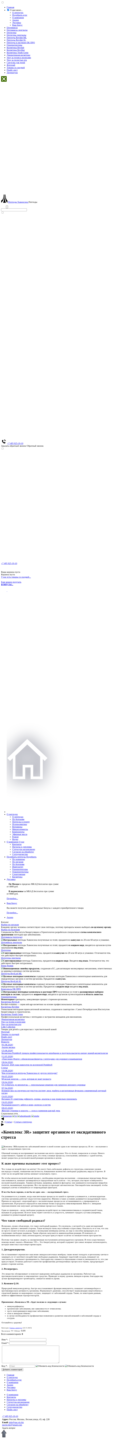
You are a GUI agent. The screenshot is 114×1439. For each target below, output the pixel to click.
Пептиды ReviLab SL (11, 981)
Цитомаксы (12, 27)
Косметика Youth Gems (17, 52)
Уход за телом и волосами (19, 57)
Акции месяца (8, 1046)
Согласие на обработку (23, 852)
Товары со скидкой (16, 67)
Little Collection (8, 1027)
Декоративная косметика (18, 55)
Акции (15, 20)
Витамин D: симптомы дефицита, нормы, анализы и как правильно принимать (39, 1097)
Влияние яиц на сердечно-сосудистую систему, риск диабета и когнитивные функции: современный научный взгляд (54, 1090)
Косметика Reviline (16, 50)
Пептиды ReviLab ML (11, 973)
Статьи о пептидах (23, 1122)
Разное (15, 837)
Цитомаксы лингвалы (17, 30)
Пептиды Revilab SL (16, 40)
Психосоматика (19, 824)
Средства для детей (16, 62)
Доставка (16, 22)
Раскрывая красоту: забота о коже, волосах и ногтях (26, 1103)
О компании (18, 17)
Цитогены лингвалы (16, 35)
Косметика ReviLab (10, 1002)
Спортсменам (18, 874)
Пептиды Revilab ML (17, 37)
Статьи (4, 1068)
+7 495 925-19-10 (15, 443)
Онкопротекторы (20, 872)
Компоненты (18, 832)
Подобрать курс (19, 15)
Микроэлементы (20, 829)
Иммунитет (17, 867)
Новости (5, 1042)
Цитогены (11, 32)
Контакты (17, 844)
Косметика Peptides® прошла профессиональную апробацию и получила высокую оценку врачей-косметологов (55, 1051)
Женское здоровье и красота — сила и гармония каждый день (31, 1109)
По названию (18, 859)
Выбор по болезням (10, 929)
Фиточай (11, 65)
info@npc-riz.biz (16, 1422)
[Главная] (2, 1122)
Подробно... (12, 898)
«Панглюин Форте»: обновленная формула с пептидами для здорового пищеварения (42, 1057)
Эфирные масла (19, 834)
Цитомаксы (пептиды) (11, 937)
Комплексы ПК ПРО (11, 989)
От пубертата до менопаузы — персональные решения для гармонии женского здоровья (43, 1083)
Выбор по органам (10, 924)
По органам (17, 862)
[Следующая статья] (2, 1125)
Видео (15, 839)
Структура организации (23, 849)
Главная (10, 7)
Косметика (17, 877)
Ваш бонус (17, 25)
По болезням (18, 819)
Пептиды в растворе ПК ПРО (21, 42)
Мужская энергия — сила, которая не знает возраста (26, 1077)
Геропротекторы (14, 45)
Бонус (12, 903)
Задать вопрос (8, 1428)
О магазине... (16, 10)
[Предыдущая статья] (2, 1119)
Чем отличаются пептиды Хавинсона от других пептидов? (29, 1071)
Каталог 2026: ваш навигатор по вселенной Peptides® (27, 1063)
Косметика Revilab (15, 47)
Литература (12, 72)
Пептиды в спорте (21, 822)
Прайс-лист (12, 70)
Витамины (17, 827)
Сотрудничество (20, 854)
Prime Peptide (7, 966)
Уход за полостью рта (17, 60)
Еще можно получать (11, 583)
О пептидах (17, 12)
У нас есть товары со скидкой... (16, 577)
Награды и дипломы (22, 847)
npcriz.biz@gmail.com (12, 1425)
